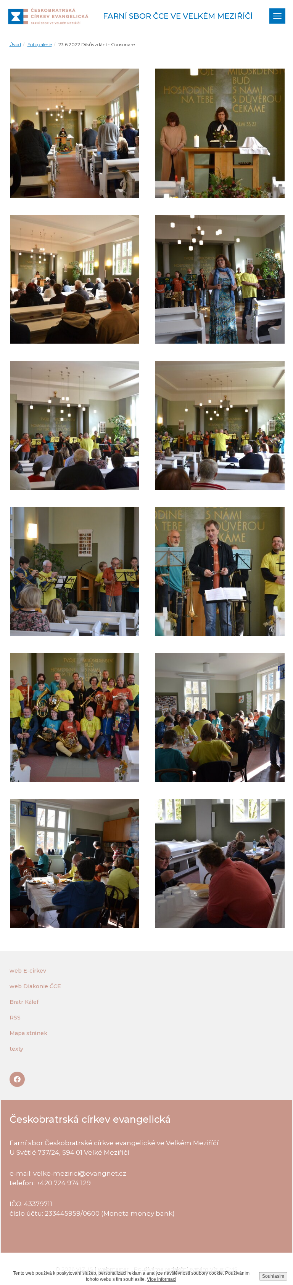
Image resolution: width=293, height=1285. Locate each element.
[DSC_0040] (74, 279)
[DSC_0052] (220, 425)
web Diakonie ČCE (35, 986)
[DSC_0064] (74, 717)
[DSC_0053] (74, 571)
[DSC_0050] (74, 425)
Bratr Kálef (24, 1002)
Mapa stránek (28, 1033)
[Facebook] (17, 1079)
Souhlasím (273, 1276)
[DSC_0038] (220, 133)
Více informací (161, 1279)
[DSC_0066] (220, 717)
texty (16, 1048)
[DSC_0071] (220, 863)
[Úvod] (50, 16)
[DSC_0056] (220, 571)
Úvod (15, 44)
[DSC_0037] (74, 133)
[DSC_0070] (74, 863)
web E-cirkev (28, 970)
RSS (15, 1017)
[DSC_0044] (220, 279)
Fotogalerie (39, 44)
